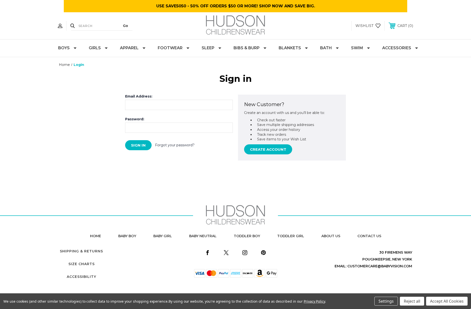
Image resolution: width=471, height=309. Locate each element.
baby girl (162, 236)
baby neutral (203, 236)
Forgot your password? (175, 145)
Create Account (268, 149)
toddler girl (290, 236)
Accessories (396, 48)
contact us (369, 236)
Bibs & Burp (247, 48)
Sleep (208, 48)
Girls (95, 48)
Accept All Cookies (447, 301)
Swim (357, 48)
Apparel (129, 48)
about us (330, 236)
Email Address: (138, 96)
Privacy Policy (314, 301)
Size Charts (81, 264)
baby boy (127, 236)
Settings (386, 301)
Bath (326, 48)
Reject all (412, 301)
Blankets (290, 48)
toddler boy (247, 236)
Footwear (170, 48)
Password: (134, 119)
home (95, 236)
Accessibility (81, 276)
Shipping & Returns (81, 251)
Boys (64, 48)
